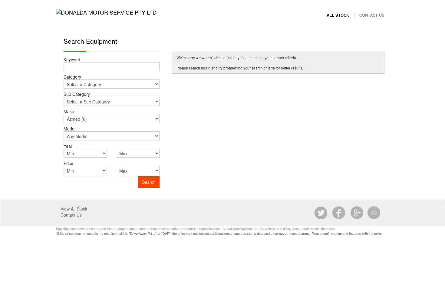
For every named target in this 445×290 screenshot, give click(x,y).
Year (68, 146)
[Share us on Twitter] (321, 213)
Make (69, 111)
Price (68, 163)
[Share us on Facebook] (339, 213)
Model (69, 128)
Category (72, 76)
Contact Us (371, 15)
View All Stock (74, 209)
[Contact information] (374, 213)
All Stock (338, 15)
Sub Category (77, 94)
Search (149, 182)
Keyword (72, 59)
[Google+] (356, 213)
